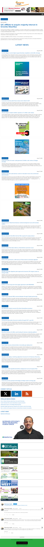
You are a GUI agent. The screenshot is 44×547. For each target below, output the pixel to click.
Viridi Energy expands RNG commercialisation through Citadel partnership (19, 296)
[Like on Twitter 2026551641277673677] (9, 533)
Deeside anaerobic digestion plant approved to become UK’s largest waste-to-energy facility (20, 272)
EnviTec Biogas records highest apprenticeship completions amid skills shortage (21, 53)
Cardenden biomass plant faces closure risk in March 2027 (16, 100)
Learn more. (31, 539)
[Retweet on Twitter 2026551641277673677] (7, 533)
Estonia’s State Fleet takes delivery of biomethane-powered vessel (18, 247)
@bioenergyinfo (15, 508)
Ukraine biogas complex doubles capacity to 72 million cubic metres (18, 112)
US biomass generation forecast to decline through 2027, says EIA (17, 320)
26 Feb (20, 518)
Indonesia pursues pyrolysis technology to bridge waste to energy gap (18, 380)
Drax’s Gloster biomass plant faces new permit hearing (12, 401)
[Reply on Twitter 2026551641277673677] (5, 533)
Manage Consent (19, 545)
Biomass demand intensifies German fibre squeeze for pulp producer (18, 236)
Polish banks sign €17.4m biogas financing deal (11, 404)
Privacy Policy (25, 545)
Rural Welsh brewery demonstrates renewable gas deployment (17, 345)
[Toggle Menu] (42, 14)
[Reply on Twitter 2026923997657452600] (5, 524)
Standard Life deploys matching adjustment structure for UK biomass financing (21, 357)
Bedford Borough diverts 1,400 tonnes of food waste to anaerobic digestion (20, 259)
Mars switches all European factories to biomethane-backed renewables (16, 408)
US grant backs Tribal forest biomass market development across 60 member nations (20, 223)
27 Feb (20, 508)
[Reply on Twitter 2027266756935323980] (5, 515)
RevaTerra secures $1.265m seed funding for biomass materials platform (19, 332)
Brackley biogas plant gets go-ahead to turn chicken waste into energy (16, 406)
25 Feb (20, 527)
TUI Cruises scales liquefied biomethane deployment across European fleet (19, 368)
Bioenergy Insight (8, 508)
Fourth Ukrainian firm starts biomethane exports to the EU (13, 402)
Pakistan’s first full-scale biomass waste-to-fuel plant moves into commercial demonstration (20, 174)
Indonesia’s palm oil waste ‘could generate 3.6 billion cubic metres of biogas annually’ (20, 161)
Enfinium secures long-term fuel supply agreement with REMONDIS (18, 284)
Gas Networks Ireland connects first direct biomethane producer (17, 308)
